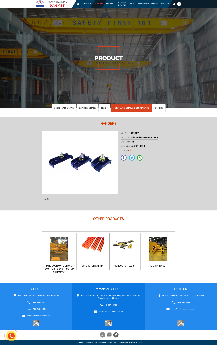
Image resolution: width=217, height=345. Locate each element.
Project (109, 4)
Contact (165, 4)
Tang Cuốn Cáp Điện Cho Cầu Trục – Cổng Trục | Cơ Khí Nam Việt (59, 269)
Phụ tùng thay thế (122, 4)
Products (99, 4)
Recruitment (143, 4)
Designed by (133, 342)
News (132, 4)
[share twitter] (133, 160)
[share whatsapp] (141, 160)
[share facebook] (125, 160)
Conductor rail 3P (92, 266)
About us (87, 4)
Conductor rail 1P (124, 266)
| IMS (140, 342)
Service (154, 4)
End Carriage (157, 266)
